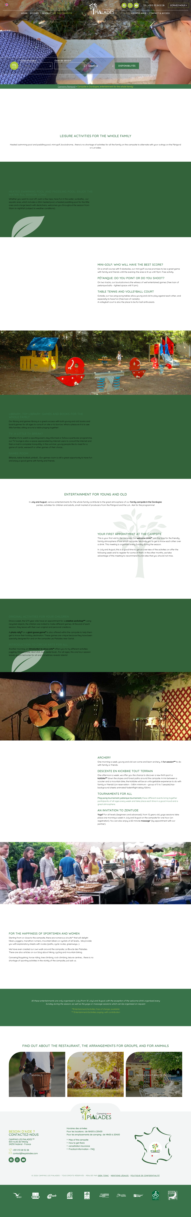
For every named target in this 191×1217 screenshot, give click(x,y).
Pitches (34, 13)
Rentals (46, 13)
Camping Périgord (66, 86)
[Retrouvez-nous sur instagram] (130, 5)
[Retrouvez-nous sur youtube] (136, 5)
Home (24, 13)
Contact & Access (159, 13)
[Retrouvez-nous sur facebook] (124, 5)
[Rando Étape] (172, 1195)
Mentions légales (120, 1175)
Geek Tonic (103, 1175)
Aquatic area (138, 13)
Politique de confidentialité (145, 1175)
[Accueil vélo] (155, 1195)
